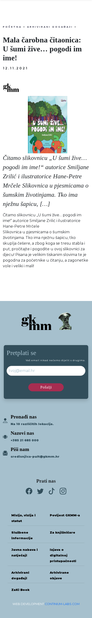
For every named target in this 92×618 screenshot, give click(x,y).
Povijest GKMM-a (65, 515)
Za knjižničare (62, 532)
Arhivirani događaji (50, 26)
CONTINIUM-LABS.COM (62, 604)
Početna (12, 26)
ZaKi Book (20, 590)
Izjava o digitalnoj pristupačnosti (63, 555)
